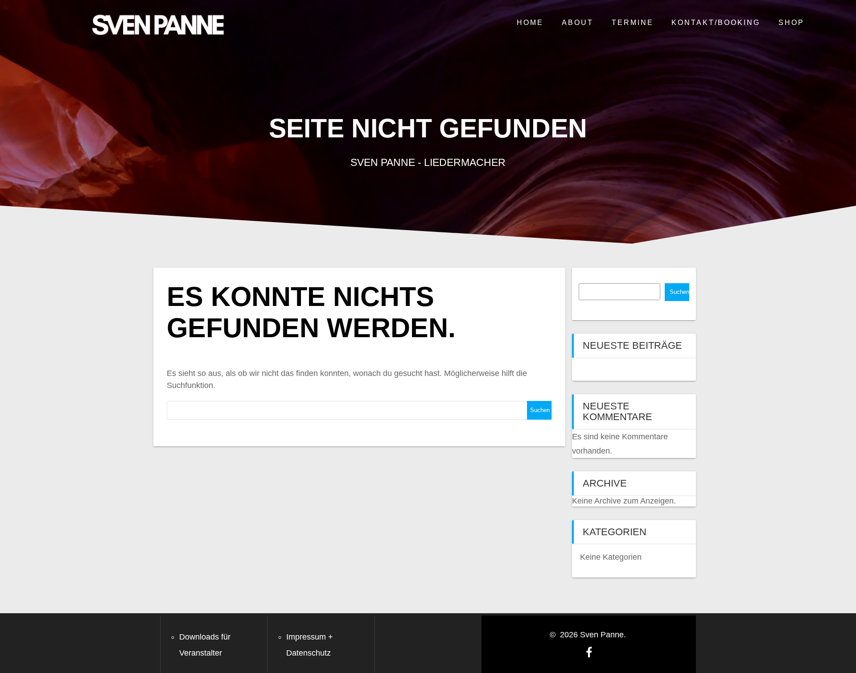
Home (530, 22)
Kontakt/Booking (715, 22)
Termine (633, 22)
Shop (791, 22)
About (577, 22)
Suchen (679, 292)
